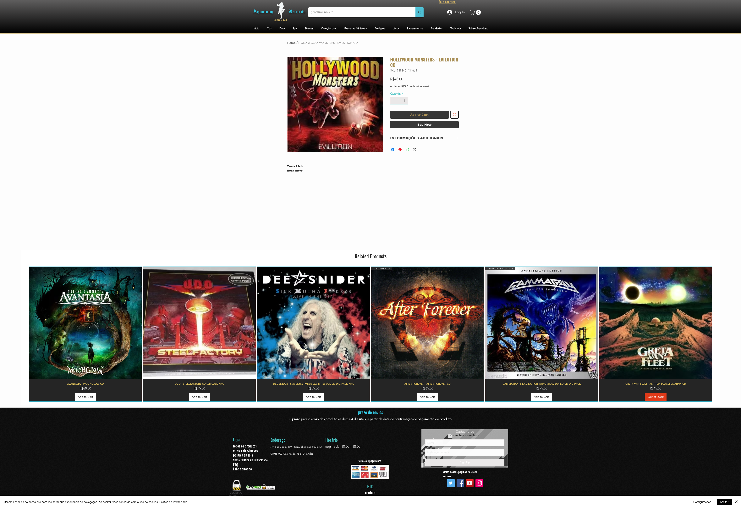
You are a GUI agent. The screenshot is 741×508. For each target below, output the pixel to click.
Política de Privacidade (173, 502)
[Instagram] (479, 483)
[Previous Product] (23, 334)
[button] (476, 12)
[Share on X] (414, 149)
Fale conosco (242, 468)
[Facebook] (460, 483)
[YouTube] (470, 483)
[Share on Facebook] (392, 149)
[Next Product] (717, 334)
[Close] (736, 502)
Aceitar (724, 502)
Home (291, 43)
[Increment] (404, 100)
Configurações (702, 502)
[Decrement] (393, 100)
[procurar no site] (419, 12)
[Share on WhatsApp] (407, 149)
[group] (370, 334)
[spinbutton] (399, 100)
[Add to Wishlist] (454, 115)
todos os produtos (245, 445)
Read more (295, 170)
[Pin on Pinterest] (400, 149)
